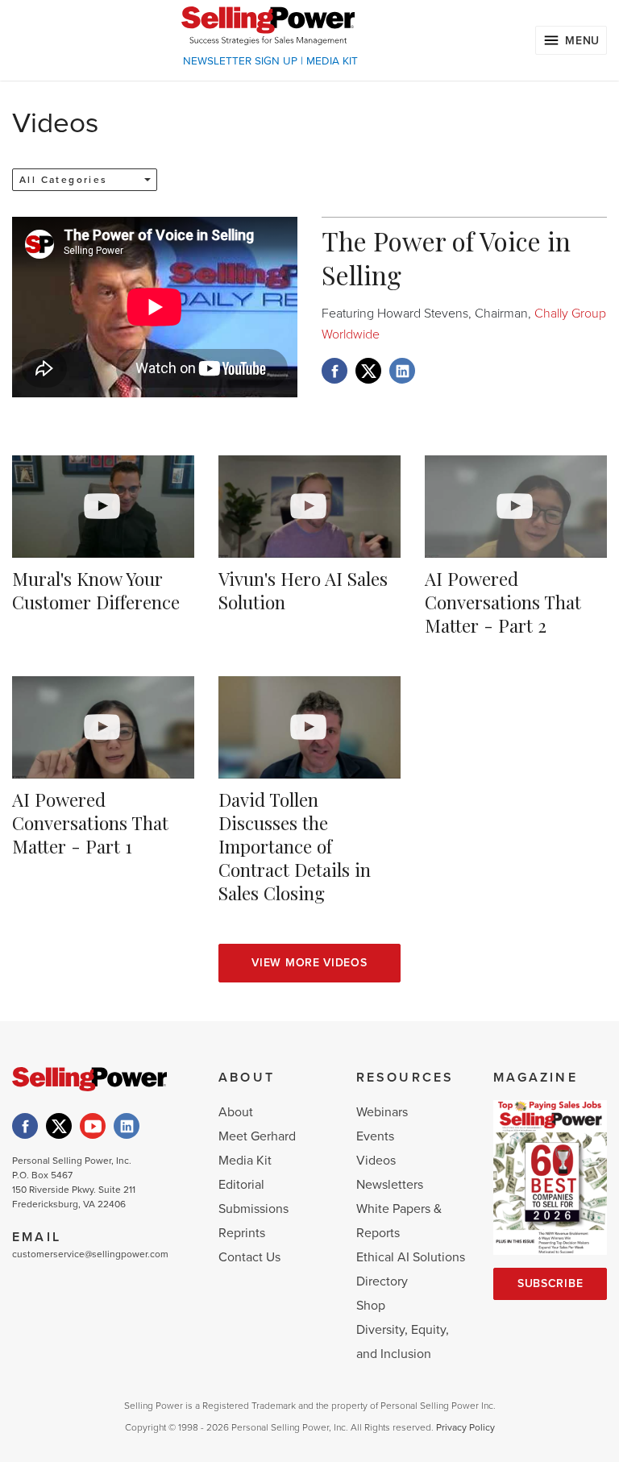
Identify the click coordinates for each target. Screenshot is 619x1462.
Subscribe (550, 1283)
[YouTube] (93, 1126)
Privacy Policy (465, 1427)
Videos (376, 1161)
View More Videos (309, 963)
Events (375, 1136)
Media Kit (245, 1161)
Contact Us (249, 1257)
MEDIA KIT (332, 61)
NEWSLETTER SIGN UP (240, 61)
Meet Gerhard (257, 1136)
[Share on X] (368, 371)
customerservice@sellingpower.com (90, 1254)
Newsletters (389, 1185)
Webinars (382, 1112)
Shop (370, 1306)
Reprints (241, 1233)
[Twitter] (59, 1126)
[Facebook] (25, 1126)
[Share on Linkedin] (402, 371)
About (235, 1112)
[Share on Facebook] (334, 371)
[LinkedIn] (126, 1126)
